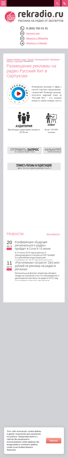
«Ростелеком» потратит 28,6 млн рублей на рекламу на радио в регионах (37, 266)
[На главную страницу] (34, 16)
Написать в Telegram (36, 43)
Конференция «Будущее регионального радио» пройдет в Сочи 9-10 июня (33, 245)
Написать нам (32, 33)
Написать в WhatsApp (37, 38)
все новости (53, 234)
